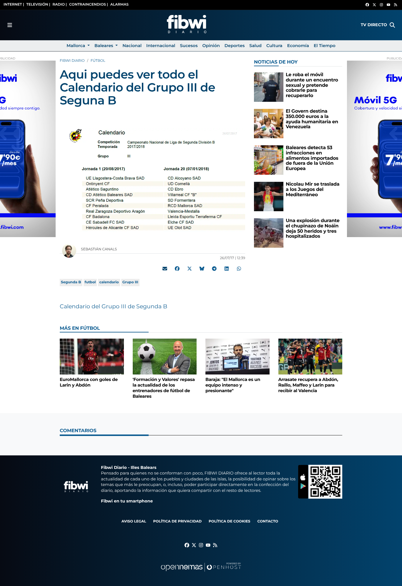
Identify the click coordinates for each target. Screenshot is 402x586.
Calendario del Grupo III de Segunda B (113, 306)
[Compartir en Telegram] (214, 268)
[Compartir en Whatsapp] (239, 268)
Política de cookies (229, 521)
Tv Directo (374, 24)
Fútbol (98, 61)
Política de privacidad (177, 521)
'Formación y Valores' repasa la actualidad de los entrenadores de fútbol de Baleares (164, 388)
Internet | (14, 4)
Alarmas (119, 4)
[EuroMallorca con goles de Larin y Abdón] (92, 356)
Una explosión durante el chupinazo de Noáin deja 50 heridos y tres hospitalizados (312, 228)
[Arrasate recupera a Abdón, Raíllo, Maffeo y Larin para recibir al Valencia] (310, 356)
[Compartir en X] (189, 268)
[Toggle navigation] (9, 25)
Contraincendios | (88, 4)
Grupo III (130, 282)
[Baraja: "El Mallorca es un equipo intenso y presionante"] (237, 356)
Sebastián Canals (99, 249)
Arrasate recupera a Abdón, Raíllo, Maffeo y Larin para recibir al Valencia (308, 385)
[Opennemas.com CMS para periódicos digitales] (201, 573)
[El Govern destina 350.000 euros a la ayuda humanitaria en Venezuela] (268, 123)
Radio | (59, 4)
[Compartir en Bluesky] (202, 268)
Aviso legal (134, 521)
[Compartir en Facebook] (177, 268)
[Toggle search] (392, 25)
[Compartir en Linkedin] (226, 268)
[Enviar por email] (165, 268)
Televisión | (38, 4)
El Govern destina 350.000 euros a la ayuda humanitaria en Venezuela (312, 119)
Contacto (267, 521)
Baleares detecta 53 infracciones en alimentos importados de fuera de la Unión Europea (312, 158)
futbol (90, 282)
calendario (109, 282)
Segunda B (71, 282)
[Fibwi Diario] (186, 25)
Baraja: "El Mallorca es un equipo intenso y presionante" (232, 385)
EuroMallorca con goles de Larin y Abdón (89, 382)
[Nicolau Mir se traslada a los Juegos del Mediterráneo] (268, 196)
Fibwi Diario (72, 61)
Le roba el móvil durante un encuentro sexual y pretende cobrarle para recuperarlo (312, 85)
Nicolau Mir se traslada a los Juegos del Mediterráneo (312, 189)
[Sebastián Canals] (69, 250)
